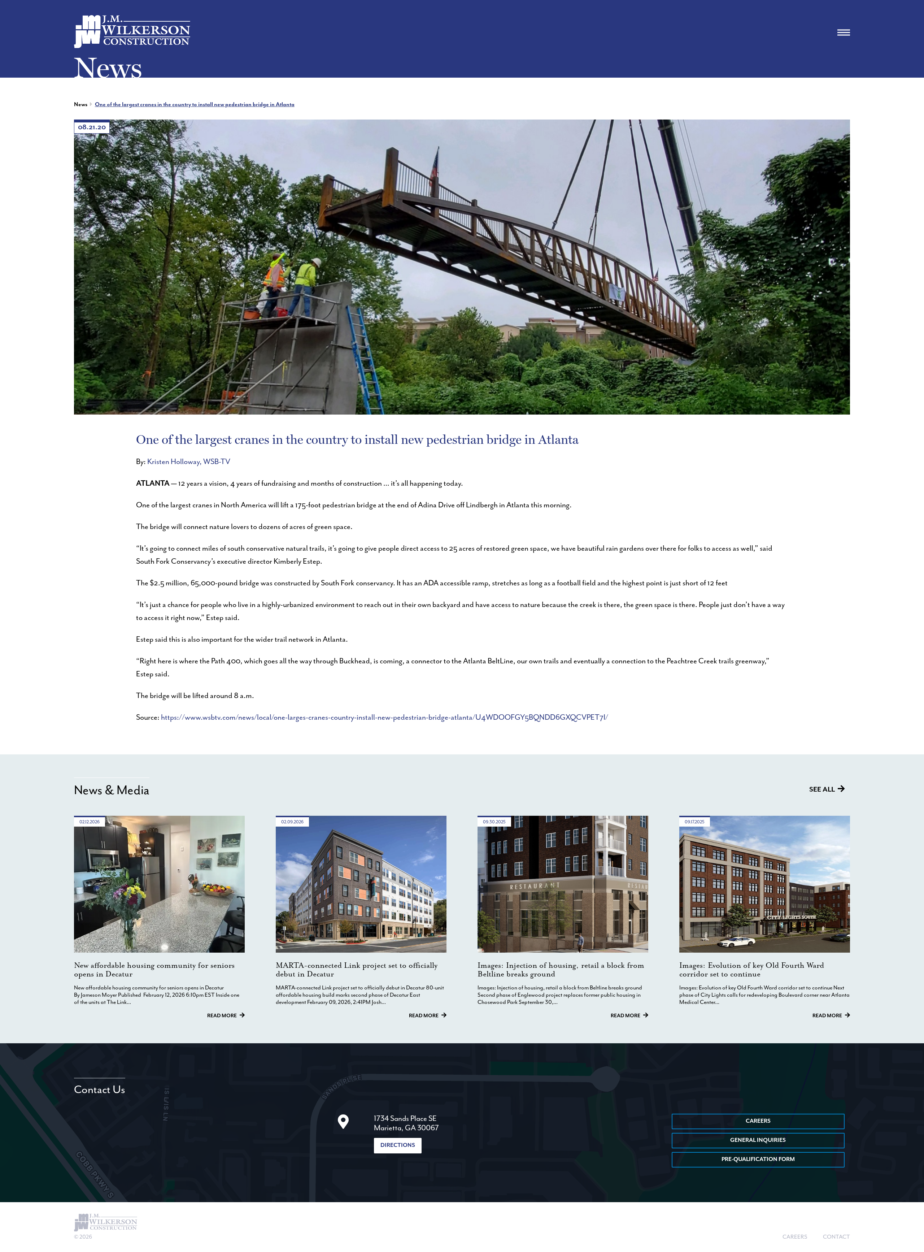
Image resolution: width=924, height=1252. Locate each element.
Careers (758, 1121)
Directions (397, 1145)
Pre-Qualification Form (758, 1159)
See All (822, 789)
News (80, 104)
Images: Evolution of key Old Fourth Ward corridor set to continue (751, 970)
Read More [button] (222, 1016)
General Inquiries (758, 1140)
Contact (836, 1237)
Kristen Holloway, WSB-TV (188, 462)
